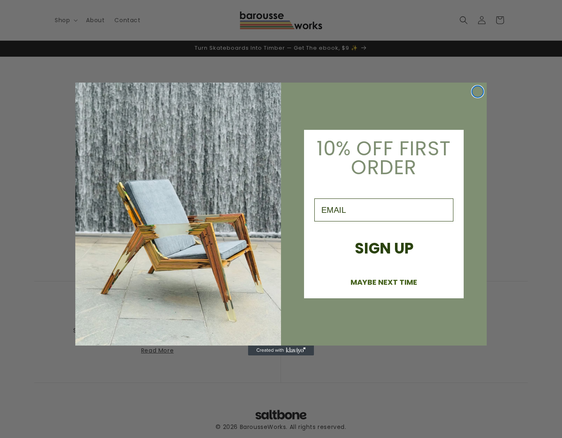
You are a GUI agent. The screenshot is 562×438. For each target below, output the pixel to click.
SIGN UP (384, 248)
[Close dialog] (477, 91)
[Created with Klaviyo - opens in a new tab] (281, 350)
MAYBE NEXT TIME (384, 282)
